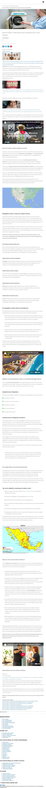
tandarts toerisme (22, 58)
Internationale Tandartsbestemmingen (10, 43)
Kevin (5, 39)
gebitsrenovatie (23, 86)
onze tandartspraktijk (22, 677)
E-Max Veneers (22, 106)
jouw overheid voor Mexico (29, 491)
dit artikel (5, 273)
